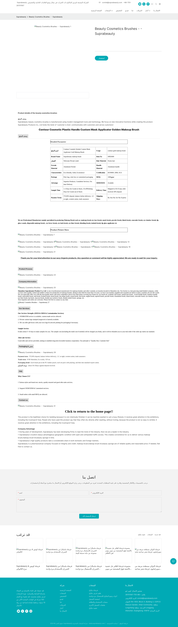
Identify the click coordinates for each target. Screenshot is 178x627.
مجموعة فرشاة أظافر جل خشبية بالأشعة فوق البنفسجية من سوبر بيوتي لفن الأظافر (118, 567)
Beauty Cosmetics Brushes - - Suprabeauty (46, 17)
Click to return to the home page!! (89, 411)
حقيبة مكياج (141, 534)
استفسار (101, 58)
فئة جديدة (158, 534)
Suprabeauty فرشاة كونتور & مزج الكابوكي (28, 567)
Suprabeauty (21, 17)
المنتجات (150, 534)
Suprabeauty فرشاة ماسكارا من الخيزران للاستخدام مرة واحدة (59, 567)
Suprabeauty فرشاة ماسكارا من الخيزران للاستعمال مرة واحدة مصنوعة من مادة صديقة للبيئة (89, 567)
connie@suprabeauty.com (112, 2)
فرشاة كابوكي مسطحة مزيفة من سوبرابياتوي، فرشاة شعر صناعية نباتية (148, 567)
